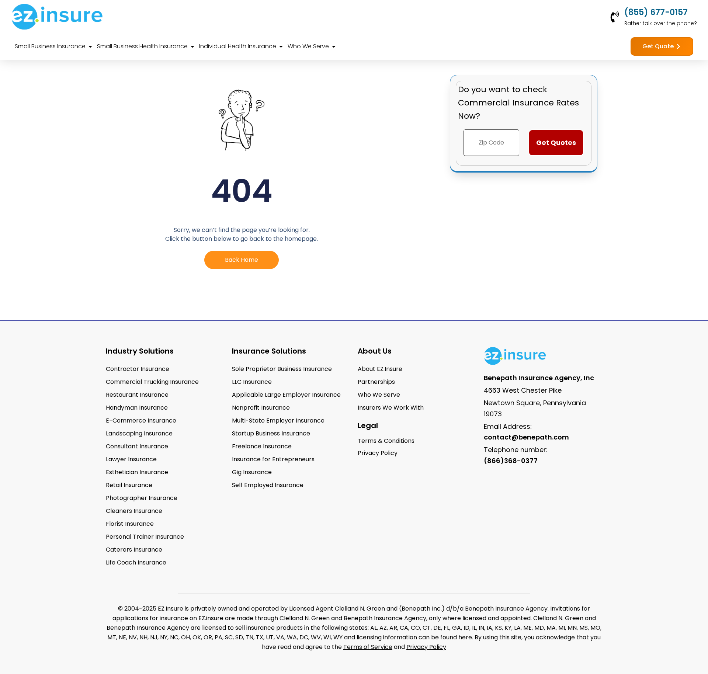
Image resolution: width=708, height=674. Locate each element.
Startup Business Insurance (271, 433)
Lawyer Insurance (131, 459)
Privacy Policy (426, 647)
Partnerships (376, 382)
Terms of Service (367, 647)
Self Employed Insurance (267, 485)
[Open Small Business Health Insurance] (192, 46)
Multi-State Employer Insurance (278, 420)
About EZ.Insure (380, 369)
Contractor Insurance (137, 369)
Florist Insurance (130, 524)
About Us (375, 351)
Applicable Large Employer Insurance (286, 394)
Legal (368, 425)
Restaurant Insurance (137, 394)
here (465, 637)
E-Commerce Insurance (141, 420)
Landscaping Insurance (139, 433)
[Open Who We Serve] (334, 46)
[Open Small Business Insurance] (90, 46)
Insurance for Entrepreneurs (273, 459)
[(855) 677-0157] (614, 16)
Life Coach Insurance (136, 562)
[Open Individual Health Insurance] (281, 46)
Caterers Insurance (134, 549)
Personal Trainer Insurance (145, 536)
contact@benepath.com (526, 437)
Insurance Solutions (269, 351)
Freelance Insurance (262, 446)
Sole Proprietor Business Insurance (282, 369)
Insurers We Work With (391, 407)
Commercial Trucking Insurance (152, 382)
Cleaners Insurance (134, 511)
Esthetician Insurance (137, 472)
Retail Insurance (129, 485)
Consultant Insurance (137, 446)
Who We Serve (379, 394)
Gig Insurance (252, 472)
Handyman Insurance (137, 407)
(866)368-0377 (511, 460)
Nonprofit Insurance (261, 407)
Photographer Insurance (141, 498)
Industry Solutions (140, 351)
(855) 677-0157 (656, 12)
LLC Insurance (252, 382)
